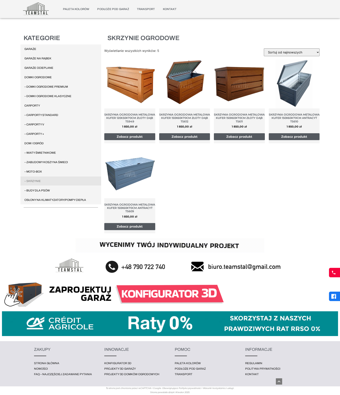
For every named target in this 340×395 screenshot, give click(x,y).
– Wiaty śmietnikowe (40, 152)
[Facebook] (334, 296)
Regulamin (253, 363)
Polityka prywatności (262, 368)
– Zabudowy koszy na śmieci (46, 162)
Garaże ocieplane (38, 67)
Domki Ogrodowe (38, 77)
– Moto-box (33, 171)
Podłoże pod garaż (113, 9)
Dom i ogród (34, 143)
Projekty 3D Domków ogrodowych (131, 374)
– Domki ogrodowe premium (46, 86)
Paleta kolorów (76, 9)
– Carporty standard (41, 115)
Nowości (41, 368)
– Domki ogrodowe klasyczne (47, 96)
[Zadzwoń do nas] (334, 272)
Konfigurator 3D (117, 363)
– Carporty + (34, 133)
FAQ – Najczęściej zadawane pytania (63, 374)
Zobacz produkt (130, 137)
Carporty (32, 105)
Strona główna (46, 363)
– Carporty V (34, 124)
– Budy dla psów (37, 190)
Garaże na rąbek (37, 58)
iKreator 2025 (182, 392)
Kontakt (169, 9)
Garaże (30, 49)
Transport (146, 9)
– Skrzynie (32, 181)
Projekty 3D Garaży (120, 368)
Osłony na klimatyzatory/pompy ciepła (55, 199)
